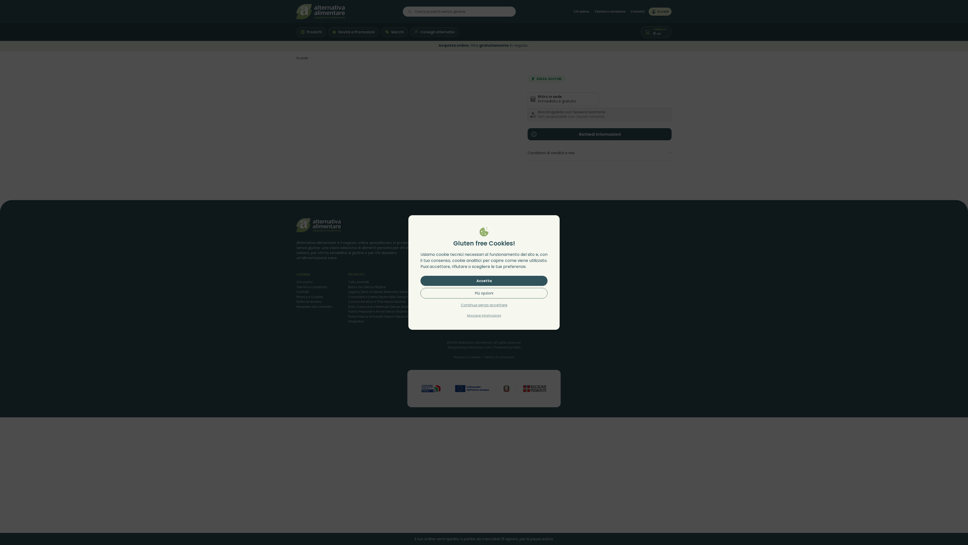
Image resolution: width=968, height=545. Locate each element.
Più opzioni (484, 293)
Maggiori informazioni (484, 315)
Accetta (484, 280)
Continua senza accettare (484, 305)
